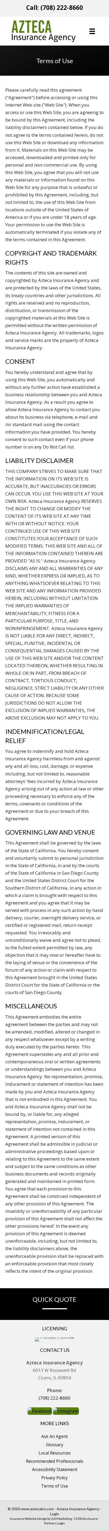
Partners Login (54, 1523)
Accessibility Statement (54, 1469)
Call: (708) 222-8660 (54, 7)
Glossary (54, 1445)
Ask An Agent (54, 1436)
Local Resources (55, 1453)
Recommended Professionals (54, 1461)
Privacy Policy (54, 1478)
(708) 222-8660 (54, 1398)
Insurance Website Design (28, 1519)
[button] (40, 1411)
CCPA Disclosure (86, 1519)
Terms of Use (54, 1486)
